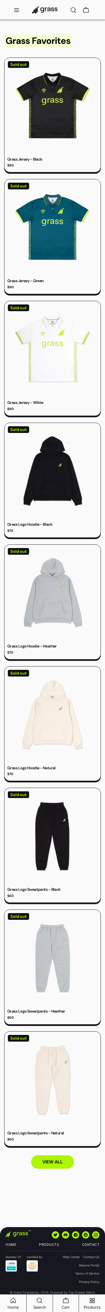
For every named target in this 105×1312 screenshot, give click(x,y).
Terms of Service (87, 1273)
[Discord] (65, 1235)
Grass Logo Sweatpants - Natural (35, 1132)
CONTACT (91, 1244)
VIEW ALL (52, 1162)
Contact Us (91, 1257)
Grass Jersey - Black (25, 159)
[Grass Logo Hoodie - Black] (52, 471)
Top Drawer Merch (81, 1292)
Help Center (71, 1257)
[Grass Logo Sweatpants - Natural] (52, 1079)
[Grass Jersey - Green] (52, 227)
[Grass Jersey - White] (52, 349)
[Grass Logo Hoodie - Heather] (52, 592)
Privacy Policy (89, 1282)
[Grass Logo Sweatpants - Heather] (52, 958)
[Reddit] (85, 1235)
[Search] (73, 10)
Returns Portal (89, 1265)
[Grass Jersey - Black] (52, 106)
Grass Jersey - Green (25, 280)
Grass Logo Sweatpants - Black (34, 889)
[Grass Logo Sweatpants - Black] (52, 836)
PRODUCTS (49, 1244)
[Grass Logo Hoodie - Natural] (52, 714)
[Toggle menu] (16, 10)
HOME (11, 1244)
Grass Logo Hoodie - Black (29, 524)
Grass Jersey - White (25, 402)
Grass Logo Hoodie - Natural (31, 767)
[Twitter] (55, 1235)
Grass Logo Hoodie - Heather (32, 646)
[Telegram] (75, 1235)
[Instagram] (95, 1235)
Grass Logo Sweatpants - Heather (36, 1011)
